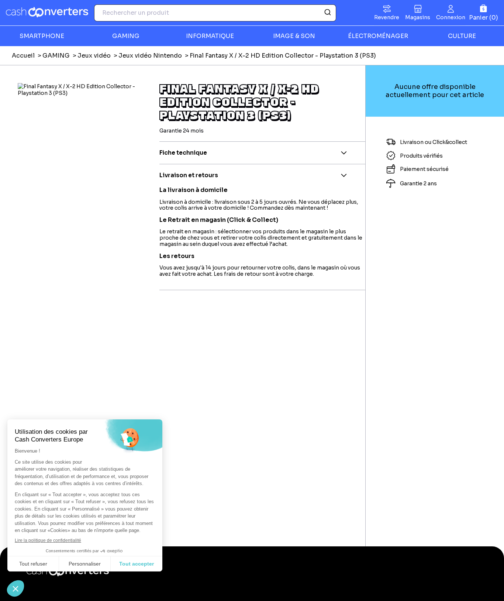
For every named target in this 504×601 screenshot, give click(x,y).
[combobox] (215, 12)
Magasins (417, 17)
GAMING (56, 55)
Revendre (386, 17)
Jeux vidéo (94, 55)
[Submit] (327, 13)
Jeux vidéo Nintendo (150, 55)
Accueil (23, 55)
